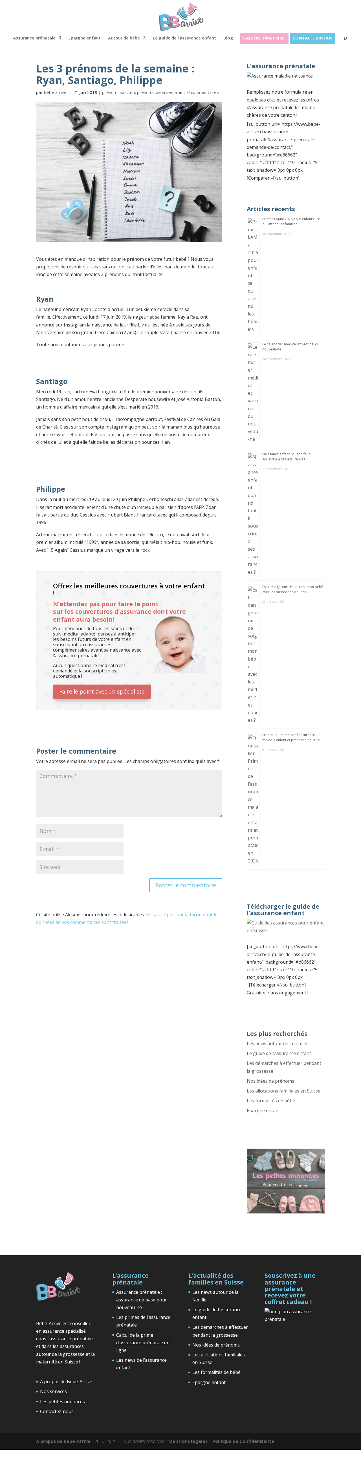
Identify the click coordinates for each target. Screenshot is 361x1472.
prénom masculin (118, 92)
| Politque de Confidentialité (241, 1441)
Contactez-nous (312, 38)
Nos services (53, 1391)
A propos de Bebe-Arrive (66, 1381)
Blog (228, 38)
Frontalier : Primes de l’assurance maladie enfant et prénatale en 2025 (291, 737)
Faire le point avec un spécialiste (102, 691)
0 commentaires (203, 92)
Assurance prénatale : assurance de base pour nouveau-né (141, 1299)
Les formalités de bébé (271, 1101)
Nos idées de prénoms (270, 1081)
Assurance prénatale (34, 38)
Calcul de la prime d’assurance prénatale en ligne (143, 1342)
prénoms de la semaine (159, 92)
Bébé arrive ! (56, 92)
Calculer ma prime (264, 38)
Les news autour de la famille (277, 1043)
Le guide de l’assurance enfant (184, 38)
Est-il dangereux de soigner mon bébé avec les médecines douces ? (292, 589)
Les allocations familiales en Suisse (283, 1091)
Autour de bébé (124, 38)
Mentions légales (188, 1441)
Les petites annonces (62, 1401)
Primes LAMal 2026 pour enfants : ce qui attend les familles (291, 221)
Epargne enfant (85, 38)
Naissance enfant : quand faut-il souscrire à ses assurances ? (287, 457)
